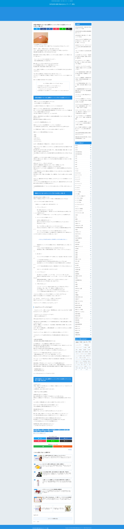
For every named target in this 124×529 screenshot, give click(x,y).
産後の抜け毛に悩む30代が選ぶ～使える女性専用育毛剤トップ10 (83, 137)
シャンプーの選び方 (79, 355)
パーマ (89, 366)
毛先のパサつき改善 (83, 357)
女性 (76, 349)
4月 (83, 158)
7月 (83, 162)
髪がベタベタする (83, 301)
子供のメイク (83, 231)
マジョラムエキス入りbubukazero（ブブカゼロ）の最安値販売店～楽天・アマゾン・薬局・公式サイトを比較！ (83, 106)
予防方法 (86, 345)
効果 (89, 347)
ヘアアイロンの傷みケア (83, 196)
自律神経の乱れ (83, 280)
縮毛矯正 (83, 273)
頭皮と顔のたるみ (83, 296)
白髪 (84, 359)
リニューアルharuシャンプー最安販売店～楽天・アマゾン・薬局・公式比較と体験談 (83, 117)
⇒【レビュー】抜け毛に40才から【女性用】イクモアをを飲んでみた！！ (52, 239)
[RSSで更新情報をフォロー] (62, 446)
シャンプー (83, 177)
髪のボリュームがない (83, 311)
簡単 (90, 364)
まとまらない (83, 172)
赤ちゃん (83, 290)
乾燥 (84, 355)
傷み (90, 359)
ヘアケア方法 (83, 202)
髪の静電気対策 (83, 324)
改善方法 (85, 366)
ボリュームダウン (83, 210)
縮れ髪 (83, 271)
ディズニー (81, 366)
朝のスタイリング (83, 246)
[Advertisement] (62, 14)
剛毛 (83, 219)
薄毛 (35, 431)
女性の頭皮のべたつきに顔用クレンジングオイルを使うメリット (49, 85)
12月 (83, 149)
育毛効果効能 (85, 361)
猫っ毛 (83, 263)
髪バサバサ (51, 431)
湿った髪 (83, 261)
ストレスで (40, 429)
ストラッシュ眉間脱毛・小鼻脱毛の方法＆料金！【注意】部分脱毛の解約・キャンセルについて (83, 79)
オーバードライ (83, 174)
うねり (83, 170)
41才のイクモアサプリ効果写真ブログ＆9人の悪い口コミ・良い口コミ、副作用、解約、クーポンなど (83, 41)
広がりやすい (83, 233)
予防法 (87, 369)
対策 (81, 342)
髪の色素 (83, 322)
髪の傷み (86, 351)
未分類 (83, 248)
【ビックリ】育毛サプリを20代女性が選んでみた (83, 51)
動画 (76, 351)
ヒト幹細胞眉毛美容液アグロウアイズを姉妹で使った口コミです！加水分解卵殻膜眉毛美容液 (83, 90)
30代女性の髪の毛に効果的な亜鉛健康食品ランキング (83, 32)
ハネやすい (83, 187)
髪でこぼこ (42, 431)
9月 (37, 429)
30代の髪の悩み (83, 153)
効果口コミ (77, 361)
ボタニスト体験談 (83, 208)
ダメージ (88, 357)
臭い (68, 429)
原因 (77, 342)
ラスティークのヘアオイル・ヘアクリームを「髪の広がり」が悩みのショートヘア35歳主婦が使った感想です (83, 112)
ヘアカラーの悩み (83, 198)
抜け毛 (83, 235)
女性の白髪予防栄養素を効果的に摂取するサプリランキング (83, 133)
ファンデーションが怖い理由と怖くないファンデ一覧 (83, 95)
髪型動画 (83, 332)
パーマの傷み (83, 191)
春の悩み (83, 244)
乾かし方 (77, 366)
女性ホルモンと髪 (83, 225)
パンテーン (83, 189)
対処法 (80, 349)
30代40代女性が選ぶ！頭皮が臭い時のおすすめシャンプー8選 (83, 28)
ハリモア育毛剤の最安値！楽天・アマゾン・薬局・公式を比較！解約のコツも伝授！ (83, 85)
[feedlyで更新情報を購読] (43, 446)
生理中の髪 (83, 269)
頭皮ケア (38, 431)
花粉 (83, 284)
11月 (83, 147)
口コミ (81, 361)
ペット (83, 206)
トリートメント (46, 429)
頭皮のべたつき (43, 433)
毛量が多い (89, 361)
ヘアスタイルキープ (83, 204)
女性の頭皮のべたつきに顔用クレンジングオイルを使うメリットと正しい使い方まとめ (53, 90)
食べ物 (89, 349)
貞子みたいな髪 (83, 288)
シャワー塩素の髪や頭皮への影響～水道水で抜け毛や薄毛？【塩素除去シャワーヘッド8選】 (83, 73)
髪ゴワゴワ (83, 328)
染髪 (83, 252)
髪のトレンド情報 (83, 309)
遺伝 (83, 292)
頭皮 (90, 351)
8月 (34, 429)
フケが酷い (83, 193)
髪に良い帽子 (83, 307)
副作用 (85, 349)
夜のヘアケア (56, 429)
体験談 (79, 351)
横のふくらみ (83, 259)
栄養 (83, 254)
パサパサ (81, 353)
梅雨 (83, 257)
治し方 (86, 353)
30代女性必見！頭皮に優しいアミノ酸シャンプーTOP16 (83, 36)
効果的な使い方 (88, 355)
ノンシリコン (83, 185)
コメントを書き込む (53, 518)
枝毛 (83, 250)
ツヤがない (83, 181)
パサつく (77, 353)
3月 (83, 156)
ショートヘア (79, 347)
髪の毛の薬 (83, 315)
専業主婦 (87, 359)
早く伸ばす (83, 242)
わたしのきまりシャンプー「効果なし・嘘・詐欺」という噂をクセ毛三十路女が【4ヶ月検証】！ (83, 62)
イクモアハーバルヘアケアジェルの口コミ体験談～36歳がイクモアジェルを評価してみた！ (83, 68)
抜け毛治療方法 (83, 238)
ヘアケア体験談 (51, 429)
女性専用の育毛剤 (83, 227)
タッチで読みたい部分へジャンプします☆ (51, 83)
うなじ (83, 168)
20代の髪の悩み (83, 151)
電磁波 (83, 294)
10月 (83, 145)
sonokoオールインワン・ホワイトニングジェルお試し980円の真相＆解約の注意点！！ (83, 47)
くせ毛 (84, 347)
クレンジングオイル (37, 433)
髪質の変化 (83, 334)
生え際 (83, 265)
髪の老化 (83, 320)
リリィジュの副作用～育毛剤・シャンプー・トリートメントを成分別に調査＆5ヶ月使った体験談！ (83, 123)
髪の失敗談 (83, 313)
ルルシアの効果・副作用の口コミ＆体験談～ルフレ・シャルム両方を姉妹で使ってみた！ (83, 129)
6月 (83, 160)
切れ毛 (85, 364)
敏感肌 (83, 240)
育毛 (66, 429)
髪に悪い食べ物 (83, 305)
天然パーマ (83, 223)
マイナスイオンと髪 (83, 212)
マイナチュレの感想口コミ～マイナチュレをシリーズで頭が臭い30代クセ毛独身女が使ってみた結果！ (83, 100)
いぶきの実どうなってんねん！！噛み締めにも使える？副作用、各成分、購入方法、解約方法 (83, 56)
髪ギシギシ (46, 431)
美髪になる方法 (62, 429)
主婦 (83, 214)
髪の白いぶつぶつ (83, 317)
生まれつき (83, 267)
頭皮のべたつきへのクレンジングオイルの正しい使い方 (48, 87)
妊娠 (83, 229)
